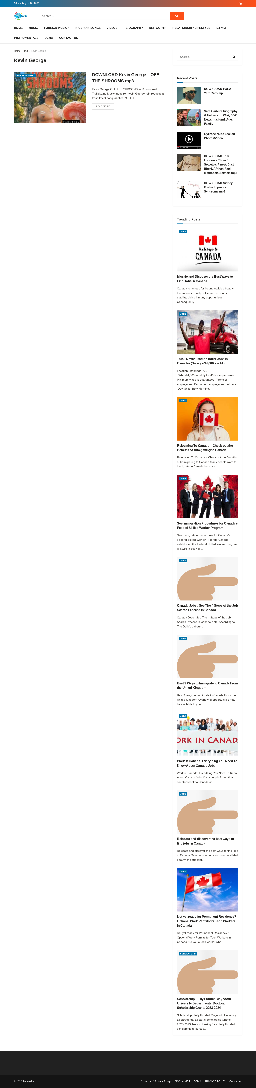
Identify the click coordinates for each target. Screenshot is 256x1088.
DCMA (49, 37)
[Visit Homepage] (21, 16)
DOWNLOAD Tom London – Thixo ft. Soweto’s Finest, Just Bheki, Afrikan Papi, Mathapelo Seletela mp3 (220, 164)
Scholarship (188, 954)
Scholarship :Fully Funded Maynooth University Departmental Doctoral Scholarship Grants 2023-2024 (204, 1003)
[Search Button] (177, 16)
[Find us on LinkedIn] (241, 3)
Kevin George (38, 51)
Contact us (68, 37)
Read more (105, 106)
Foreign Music (55, 27)
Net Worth (158, 27)
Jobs (183, 231)
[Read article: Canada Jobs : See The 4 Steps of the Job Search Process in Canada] (207, 578)
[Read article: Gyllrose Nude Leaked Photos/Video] (189, 140)
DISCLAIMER (182, 1081)
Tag (26, 51)
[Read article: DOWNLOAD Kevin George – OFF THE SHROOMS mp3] (50, 97)
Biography (134, 27)
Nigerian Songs (88, 27)
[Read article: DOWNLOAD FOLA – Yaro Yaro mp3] (189, 95)
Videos (112, 27)
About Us (146, 1081)
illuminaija (28, 1081)
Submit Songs (163, 1081)
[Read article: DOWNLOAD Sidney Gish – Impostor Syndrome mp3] (189, 189)
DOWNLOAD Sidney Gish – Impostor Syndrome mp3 (218, 187)
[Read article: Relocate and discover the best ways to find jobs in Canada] (207, 812)
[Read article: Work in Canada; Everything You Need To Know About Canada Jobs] (207, 734)
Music (33, 27)
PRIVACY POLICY (215, 1081)
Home (18, 27)
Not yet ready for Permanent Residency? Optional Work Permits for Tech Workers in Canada (206, 921)
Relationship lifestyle (191, 27)
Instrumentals (26, 37)
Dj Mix (221, 27)
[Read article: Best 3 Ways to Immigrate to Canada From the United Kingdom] (207, 656)
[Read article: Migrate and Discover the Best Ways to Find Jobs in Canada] (207, 249)
